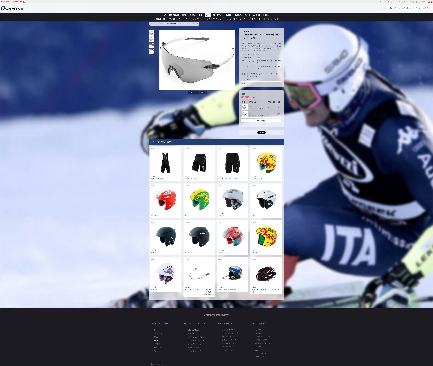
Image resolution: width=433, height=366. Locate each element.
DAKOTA (221, 216)
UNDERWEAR (218, 15)
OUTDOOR (192, 15)
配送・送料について (228, 330)
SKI (3, 2)
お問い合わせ (259, 357)
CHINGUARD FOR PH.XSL (227, 289)
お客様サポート (254, 18)
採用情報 (258, 333)
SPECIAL (265, 15)
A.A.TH (247, 15)
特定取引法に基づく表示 (263, 343)
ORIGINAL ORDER (160, 18)
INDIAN (154, 216)
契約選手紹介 (175, 18)
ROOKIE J (255, 252)
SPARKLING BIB (157, 179)
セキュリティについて (229, 350)
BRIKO (208, 15)
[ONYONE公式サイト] (216, 315)
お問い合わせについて (229, 340)
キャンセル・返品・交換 (230, 333)
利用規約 (258, 346)
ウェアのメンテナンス (214, 18)
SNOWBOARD (16, 2)
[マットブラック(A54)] (245, 114)
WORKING (256, 15)
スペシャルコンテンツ (192, 18)
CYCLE (201, 15)
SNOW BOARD (174, 15)
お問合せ (414, 2)
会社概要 (422, 2)
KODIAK (154, 289)
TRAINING (229, 15)
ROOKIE (187, 252)
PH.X (186, 216)
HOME (154, 23)
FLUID (254, 216)
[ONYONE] (12, 8)
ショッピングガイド (401, 2)
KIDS (8, 2)
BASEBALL (238, 15)
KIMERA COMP (257, 179)
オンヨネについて (271, 18)
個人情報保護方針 (261, 340)
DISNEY (221, 252)
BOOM (153, 252)
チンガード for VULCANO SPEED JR (198, 289)
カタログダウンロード (235, 18)
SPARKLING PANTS (192, 179)
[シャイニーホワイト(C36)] (245, 107)
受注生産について (228, 346)
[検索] (386, 8)
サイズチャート (260, 353)
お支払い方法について (229, 343)
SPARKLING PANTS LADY (227, 179)
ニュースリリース (386, 2)
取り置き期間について (229, 336)
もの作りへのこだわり (263, 336)
